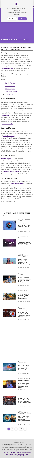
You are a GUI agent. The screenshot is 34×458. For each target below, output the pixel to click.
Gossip (21, 254)
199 (21, 428)
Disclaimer (21, 454)
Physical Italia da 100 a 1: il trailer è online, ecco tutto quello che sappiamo (24, 400)
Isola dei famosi (10, 86)
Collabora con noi (21, 452)
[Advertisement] (17, 340)
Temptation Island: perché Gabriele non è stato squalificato (24, 243)
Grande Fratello (7, 68)
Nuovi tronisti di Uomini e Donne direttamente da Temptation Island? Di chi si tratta (24, 313)
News (21, 220)
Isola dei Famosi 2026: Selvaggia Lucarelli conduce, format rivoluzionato (24, 367)
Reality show (23, 219)
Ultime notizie (9, 94)
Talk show (22, 307)
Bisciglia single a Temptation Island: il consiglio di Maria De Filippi (24, 279)
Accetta (22, 18)
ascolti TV (5, 115)
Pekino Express (10, 89)
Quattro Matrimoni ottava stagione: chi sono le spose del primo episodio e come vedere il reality (24, 384)
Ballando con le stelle (11, 172)
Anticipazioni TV (23, 236)
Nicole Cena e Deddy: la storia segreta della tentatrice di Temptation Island (24, 262)
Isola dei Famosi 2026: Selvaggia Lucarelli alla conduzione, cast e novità (24, 419)
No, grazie (12, 18)
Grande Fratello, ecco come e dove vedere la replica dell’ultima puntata (24, 226)
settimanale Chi (7, 124)
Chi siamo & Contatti (9, 452)
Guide (28, 219)
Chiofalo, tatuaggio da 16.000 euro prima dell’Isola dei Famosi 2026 (24, 296)
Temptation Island (11, 91)
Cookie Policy (13, 454)
